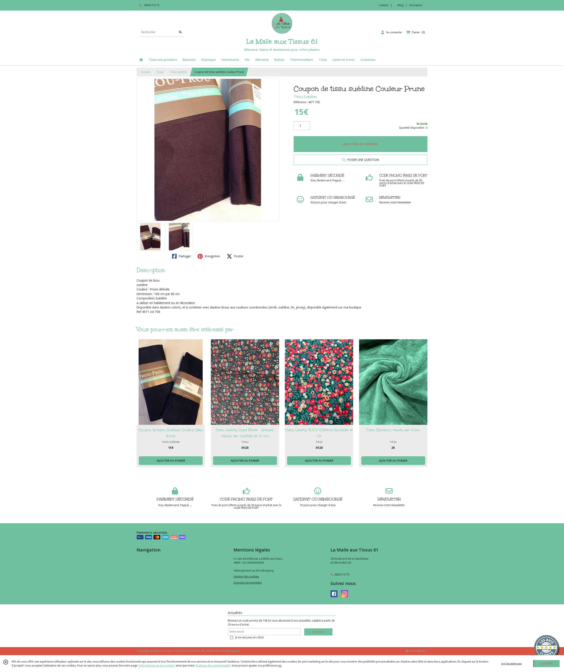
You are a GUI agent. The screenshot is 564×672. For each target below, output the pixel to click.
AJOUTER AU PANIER (360, 144)
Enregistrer (212, 256)
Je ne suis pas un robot (249, 637)
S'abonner (318, 632)
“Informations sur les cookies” (156, 665)
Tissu (160, 72)
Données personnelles (248, 583)
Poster (238, 256)
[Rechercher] (180, 32)
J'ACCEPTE (547, 663)
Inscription (416, 5)
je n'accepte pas (511, 663)
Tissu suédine (178, 72)
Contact (383, 5)
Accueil (145, 72)
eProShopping (230, 651)
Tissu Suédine (305, 96)
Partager (184, 256)
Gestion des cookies (246, 576)
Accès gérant (416, 651)
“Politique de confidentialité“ (212, 665)
